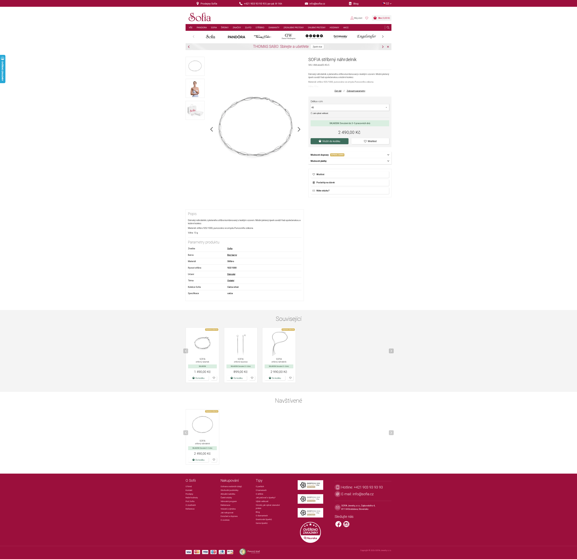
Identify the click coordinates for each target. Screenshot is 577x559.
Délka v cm (317, 101)
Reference (190, 509)
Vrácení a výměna (228, 509)
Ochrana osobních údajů (231, 486)
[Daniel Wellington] (289, 36)
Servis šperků (261, 523)
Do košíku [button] (200, 378)
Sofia (229, 248)
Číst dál (337, 91)
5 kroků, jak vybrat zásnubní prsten (268, 506)
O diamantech (262, 515)
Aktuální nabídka (228, 494)
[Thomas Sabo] (263, 36)
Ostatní (230, 280)
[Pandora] (237, 36)
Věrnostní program (229, 501)
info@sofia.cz (363, 494)
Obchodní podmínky (229, 490)
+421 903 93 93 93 (368, 487)
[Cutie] (315, 36)
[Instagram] (347, 525)
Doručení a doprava (229, 516)
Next (384, 37)
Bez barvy (232, 255)
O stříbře (259, 494)
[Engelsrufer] (367, 36)
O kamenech (261, 490)
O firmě (189, 486)
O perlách (260, 486)
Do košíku (238, 378)
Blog (258, 512)
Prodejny (189, 494)
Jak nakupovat (227, 512)
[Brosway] (341, 36)
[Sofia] (199, 16)
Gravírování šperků (264, 519)
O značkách (191, 505)
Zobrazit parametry (356, 91)
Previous (191, 344)
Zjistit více (324, 47)
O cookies (225, 520)
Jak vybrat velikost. (320, 113)
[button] (214, 378)
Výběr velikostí (262, 501)
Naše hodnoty (192, 497)
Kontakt (189, 490)
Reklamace (225, 505)
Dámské (231, 274)
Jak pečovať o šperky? (266, 497)
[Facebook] (339, 525)
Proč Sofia (190, 501)
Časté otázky (226, 497)
